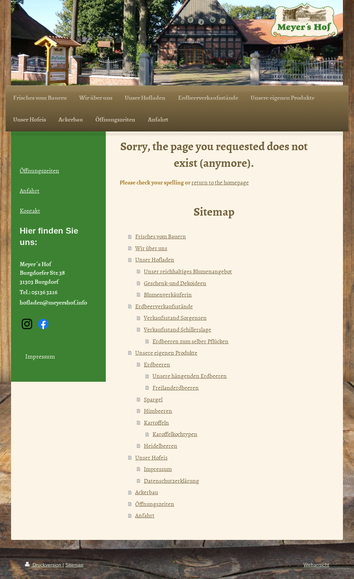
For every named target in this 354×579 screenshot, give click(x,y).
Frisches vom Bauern (160, 236)
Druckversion (47, 565)
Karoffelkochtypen (174, 433)
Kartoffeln (156, 422)
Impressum (158, 468)
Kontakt (30, 210)
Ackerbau (146, 491)
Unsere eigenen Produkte (166, 352)
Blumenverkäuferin (168, 294)
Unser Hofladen (154, 259)
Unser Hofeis (151, 457)
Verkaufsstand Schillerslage (177, 329)
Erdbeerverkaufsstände (164, 305)
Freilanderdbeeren (175, 387)
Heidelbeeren (160, 445)
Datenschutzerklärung (171, 480)
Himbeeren (158, 410)
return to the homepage (220, 182)
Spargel (153, 399)
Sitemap (74, 565)
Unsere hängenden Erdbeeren (189, 375)
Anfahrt (145, 514)
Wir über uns (151, 247)
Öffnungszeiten (154, 503)
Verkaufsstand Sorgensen (175, 317)
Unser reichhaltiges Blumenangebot (188, 270)
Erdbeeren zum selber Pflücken (190, 340)
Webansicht (316, 565)
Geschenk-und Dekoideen (175, 282)
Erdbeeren (157, 364)
